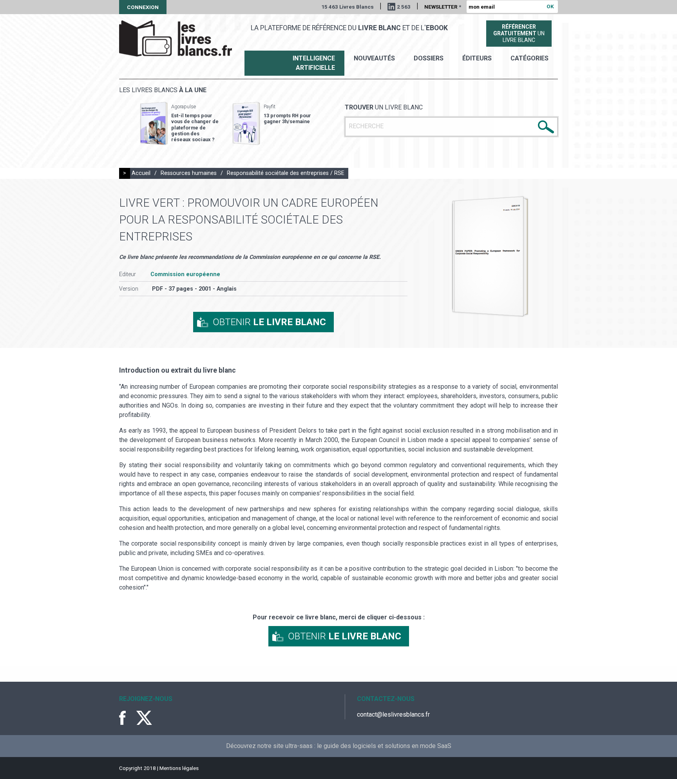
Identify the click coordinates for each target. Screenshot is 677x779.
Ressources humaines (189, 173)
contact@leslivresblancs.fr (393, 714)
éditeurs (477, 58)
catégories (529, 58)
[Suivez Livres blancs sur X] (144, 718)
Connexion (143, 7)
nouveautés (374, 58)
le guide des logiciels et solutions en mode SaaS (384, 746)
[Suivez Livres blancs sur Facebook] (127, 718)
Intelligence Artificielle (314, 63)
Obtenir (269, 322)
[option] (179, 123)
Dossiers (428, 58)
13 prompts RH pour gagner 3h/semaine (287, 118)
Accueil (141, 173)
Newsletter (442, 7)
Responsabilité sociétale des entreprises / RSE (285, 173)
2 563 (404, 7)
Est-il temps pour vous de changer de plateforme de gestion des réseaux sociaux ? (195, 127)
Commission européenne (185, 274)
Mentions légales (179, 768)
